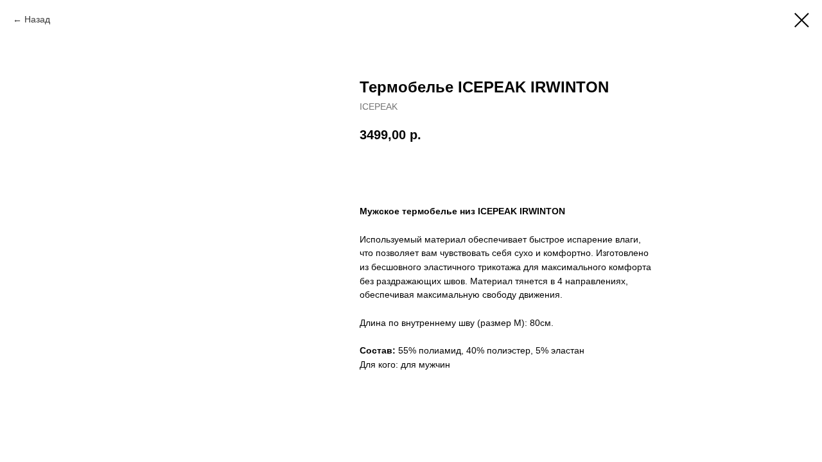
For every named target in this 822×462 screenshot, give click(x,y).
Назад (37, 19)
